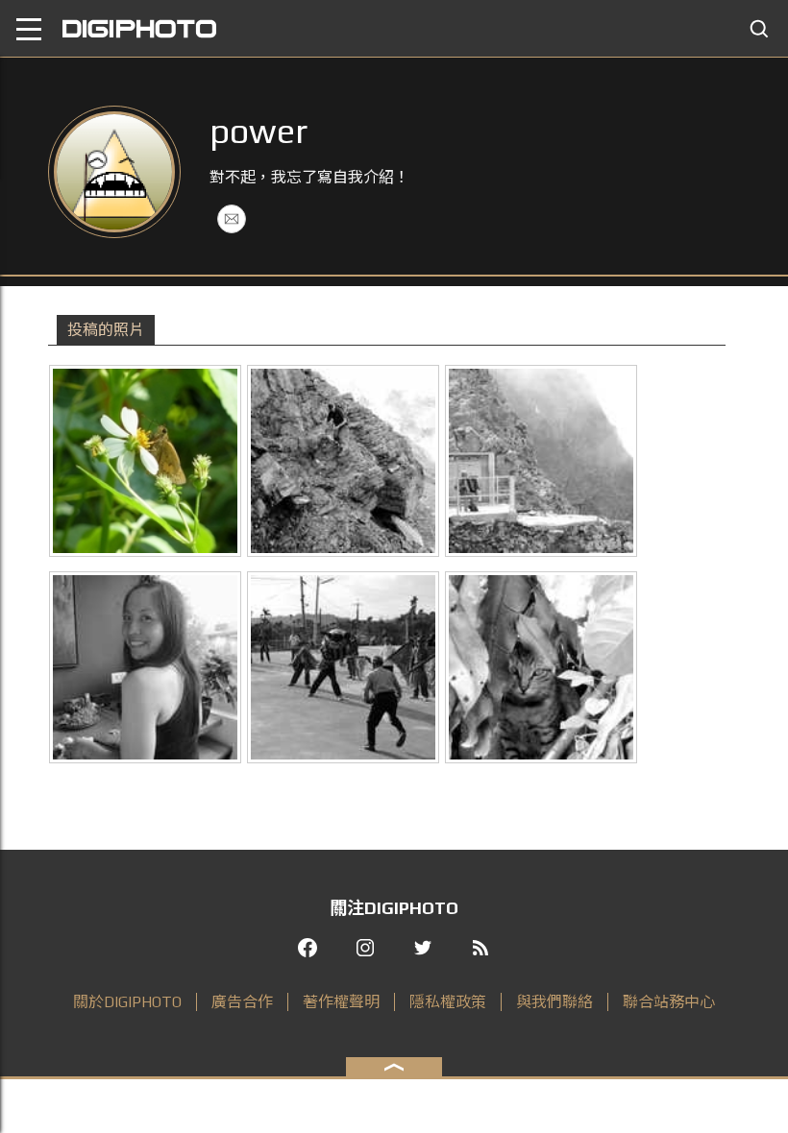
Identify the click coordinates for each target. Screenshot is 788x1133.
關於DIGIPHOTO (127, 1002)
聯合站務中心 (669, 1002)
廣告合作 (242, 1002)
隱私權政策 (447, 1002)
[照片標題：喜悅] (541, 461)
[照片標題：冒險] (343, 461)
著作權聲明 (341, 1002)
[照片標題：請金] (343, 667)
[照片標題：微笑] (145, 667)
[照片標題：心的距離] (541, 667)
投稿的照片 (105, 330)
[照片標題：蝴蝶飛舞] (145, 461)
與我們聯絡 (554, 1002)
